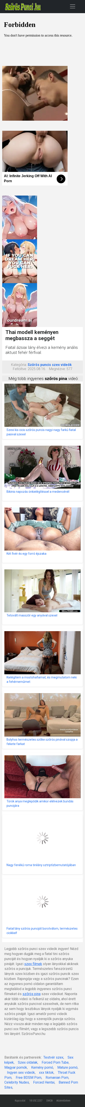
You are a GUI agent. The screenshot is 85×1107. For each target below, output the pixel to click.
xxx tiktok (46, 1072)
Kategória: (19, 365)
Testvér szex (53, 1057)
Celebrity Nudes (16, 1082)
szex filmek (33, 964)
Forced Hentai (43, 1082)
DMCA (49, 1100)
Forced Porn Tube (55, 1062)
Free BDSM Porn (28, 1077)
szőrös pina (31, 994)
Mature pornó (67, 1067)
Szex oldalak (27, 1062)
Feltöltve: (20, 369)
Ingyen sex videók (21, 1072)
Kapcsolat (20, 1100)
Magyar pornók (15, 1067)
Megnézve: (57, 369)
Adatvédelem (63, 1100)
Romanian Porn (57, 1077)
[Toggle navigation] (72, 6)
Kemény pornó (42, 1067)
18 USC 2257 (35, 1100)
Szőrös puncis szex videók (50, 365)
